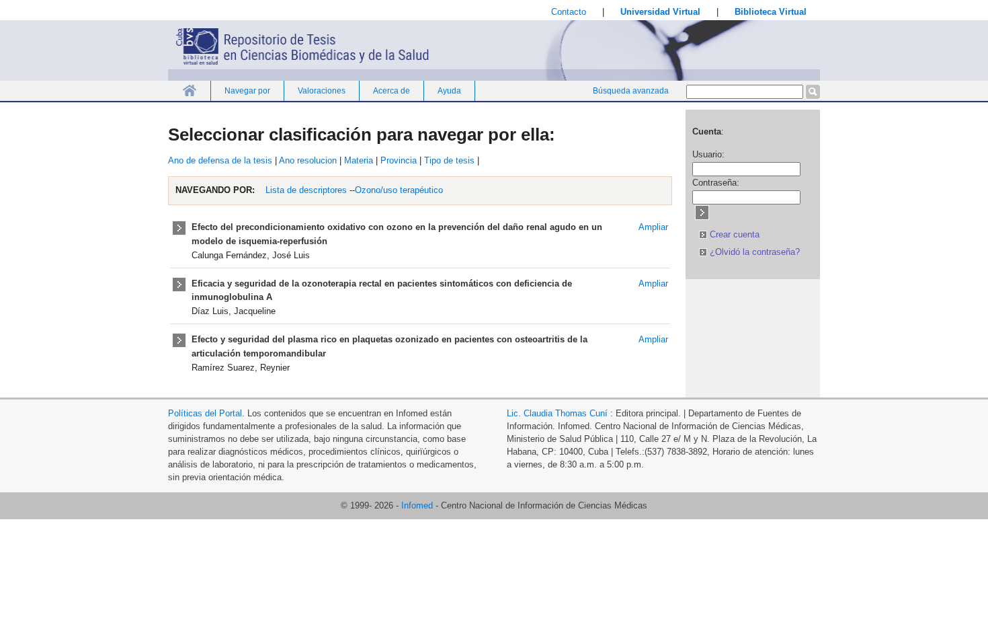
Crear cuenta (733, 234)
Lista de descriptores (305, 190)
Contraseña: (715, 183)
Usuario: (708, 154)
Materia (358, 160)
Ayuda (449, 91)
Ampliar (653, 227)
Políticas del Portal (205, 413)
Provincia (398, 160)
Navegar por (247, 91)
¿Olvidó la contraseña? (753, 252)
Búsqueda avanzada (631, 91)
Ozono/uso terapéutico (399, 190)
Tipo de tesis (449, 160)
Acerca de (391, 91)
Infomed (417, 505)
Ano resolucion (308, 160)
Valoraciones (321, 91)
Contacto (568, 12)
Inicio (189, 90)
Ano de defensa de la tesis (220, 160)
